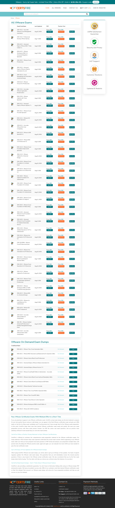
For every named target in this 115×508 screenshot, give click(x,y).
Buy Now (72, 31)
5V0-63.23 (20, 404)
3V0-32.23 (24, 76)
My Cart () (86, 8)
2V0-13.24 (24, 163)
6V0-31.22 (20, 372)
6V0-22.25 (23, 302)
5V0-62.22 (23, 287)
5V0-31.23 (24, 148)
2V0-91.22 (20, 358)
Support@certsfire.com (72, 494)
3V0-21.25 (23, 213)
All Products (37, 491)
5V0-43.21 (20, 354)
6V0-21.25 (24, 229)
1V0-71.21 (22, 91)
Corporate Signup (63, 489)
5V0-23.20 (22, 98)
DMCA (35, 501)
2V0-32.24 (24, 170)
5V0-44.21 (20, 349)
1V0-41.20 (22, 316)
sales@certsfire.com (70, 491)
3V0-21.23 (22, 156)
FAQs (65, 8)
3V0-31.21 (20, 363)
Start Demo (61, 31)
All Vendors (56, 8)
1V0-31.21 (24, 31)
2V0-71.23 (24, 280)
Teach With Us (38, 494)
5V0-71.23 (20, 400)
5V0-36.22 (20, 391)
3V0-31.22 (23, 69)
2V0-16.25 (23, 177)
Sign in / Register (99, 8)
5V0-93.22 (24, 258)
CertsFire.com (56, 506)
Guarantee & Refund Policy (41, 496)
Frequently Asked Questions (41, 499)
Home (47, 8)
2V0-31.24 (24, 237)
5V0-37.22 (20, 395)
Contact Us (73, 8)
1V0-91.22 (20, 386)
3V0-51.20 (20, 367)
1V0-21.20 (22, 332)
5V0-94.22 (20, 381)
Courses (36, 489)
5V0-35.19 (20, 409)
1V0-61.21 (22, 127)
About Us (36, 486)
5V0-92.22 (20, 377)
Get (73, 349)
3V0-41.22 (24, 46)
